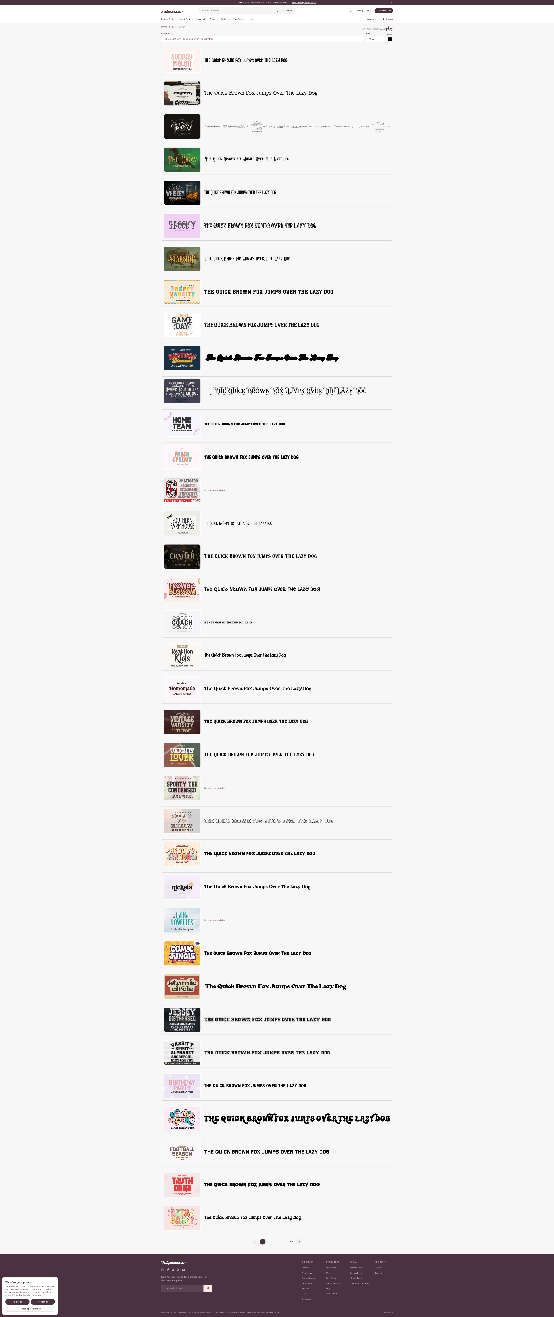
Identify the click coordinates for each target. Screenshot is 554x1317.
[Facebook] (167, 1269)
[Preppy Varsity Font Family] (182, 292)
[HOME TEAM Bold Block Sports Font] (182, 424)
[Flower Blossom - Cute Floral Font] (182, 590)
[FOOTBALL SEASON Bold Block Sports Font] (182, 1152)
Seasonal (306, 1288)
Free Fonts (307, 1268)
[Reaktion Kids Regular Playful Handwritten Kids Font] (182, 656)
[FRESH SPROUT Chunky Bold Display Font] (182, 457)
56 (291, 1241)
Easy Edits (331, 1278)
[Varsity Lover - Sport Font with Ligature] (182, 755)
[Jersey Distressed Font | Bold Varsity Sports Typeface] (182, 1020)
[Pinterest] (173, 1269)
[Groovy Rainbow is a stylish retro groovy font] (182, 854)
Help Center (331, 1294)
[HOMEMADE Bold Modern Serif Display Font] (182, 689)
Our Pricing (331, 1268)
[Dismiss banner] (391, 2)
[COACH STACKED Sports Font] (182, 623)
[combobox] (238, 10)
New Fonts (307, 1273)
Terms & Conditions (359, 1283)
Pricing (359, 11)
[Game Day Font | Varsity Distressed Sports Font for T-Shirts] (182, 325)
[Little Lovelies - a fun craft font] (182, 920)
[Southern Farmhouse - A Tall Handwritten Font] (182, 523)
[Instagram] (162, 1269)
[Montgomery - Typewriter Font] (182, 93)
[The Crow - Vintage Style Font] (182, 160)
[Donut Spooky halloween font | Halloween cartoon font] (182, 226)
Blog (328, 1288)
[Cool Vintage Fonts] (182, 391)
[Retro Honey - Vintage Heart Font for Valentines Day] (182, 1218)
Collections (307, 1299)
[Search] (276, 10)
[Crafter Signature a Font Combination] (182, 557)
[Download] (190, 52)
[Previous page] (255, 1242)
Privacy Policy (356, 1273)
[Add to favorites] (196, 52)
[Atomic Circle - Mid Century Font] (182, 986)
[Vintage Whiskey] (182, 193)
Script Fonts (308, 1283)
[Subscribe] (207, 1288)
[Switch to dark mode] (351, 10)
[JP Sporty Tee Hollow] (182, 821)
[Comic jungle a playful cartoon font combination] (182, 953)
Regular (172, 27)
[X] (178, 1269)
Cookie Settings (387, 1312)
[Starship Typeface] (182, 259)
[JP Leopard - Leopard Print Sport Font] (182, 490)
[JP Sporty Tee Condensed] (182, 788)
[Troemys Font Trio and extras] (182, 126)
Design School (333, 1283)
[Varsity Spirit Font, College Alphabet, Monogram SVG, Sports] (182, 1053)
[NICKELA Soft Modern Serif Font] (182, 887)
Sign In (369, 11)
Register (378, 1273)
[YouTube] (183, 1269)
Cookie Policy (356, 1278)
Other (304, 1294)
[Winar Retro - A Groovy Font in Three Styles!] (182, 1119)
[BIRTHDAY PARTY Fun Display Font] (182, 1086)
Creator (329, 1273)
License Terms (356, 1268)
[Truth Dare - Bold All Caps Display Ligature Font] (182, 1185)
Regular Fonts (308, 1278)
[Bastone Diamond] (182, 358)
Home (164, 27)
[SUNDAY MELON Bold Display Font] (182, 60)
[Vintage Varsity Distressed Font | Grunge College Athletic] (182, 722)
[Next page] (299, 1242)
